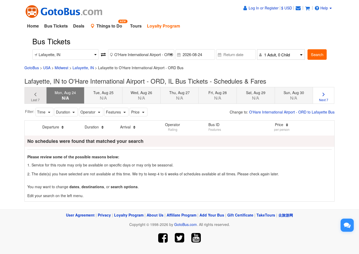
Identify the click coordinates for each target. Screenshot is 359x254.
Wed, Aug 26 (141, 95)
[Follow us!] (179, 238)
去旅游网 (285, 215)
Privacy (104, 215)
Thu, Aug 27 (179, 95)
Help (324, 7)
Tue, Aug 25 (103, 95)
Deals (78, 26)
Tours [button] (136, 26)
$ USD (286, 7)
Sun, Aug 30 (294, 95)
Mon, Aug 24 (65, 95)
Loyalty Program (128, 215)
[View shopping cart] (307, 7)
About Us (155, 215)
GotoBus (31, 67)
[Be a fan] (163, 238)
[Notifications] (298, 7)
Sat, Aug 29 (255, 95)
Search (317, 54)
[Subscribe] (196, 238)
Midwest (61, 67)
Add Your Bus (211, 215)
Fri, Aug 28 (217, 95)
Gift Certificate (240, 215)
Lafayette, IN (83, 67)
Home (33, 26)
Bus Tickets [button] (56, 26)
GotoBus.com (185, 224)
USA (46, 67)
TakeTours (266, 215)
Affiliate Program (181, 215)
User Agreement (80, 215)
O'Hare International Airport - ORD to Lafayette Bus (292, 112)
